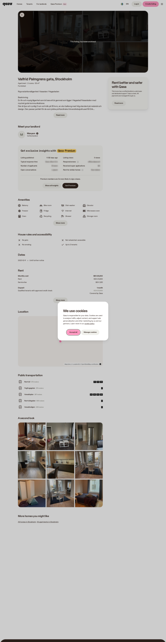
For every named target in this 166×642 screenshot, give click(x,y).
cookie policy (89, 324)
